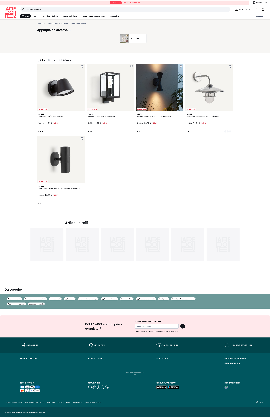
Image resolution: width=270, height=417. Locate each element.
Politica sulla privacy (64, 402)
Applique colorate (14, 299)
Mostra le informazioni (135, 373)
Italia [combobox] (261, 402)
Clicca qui (158, 331)
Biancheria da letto (50, 16)
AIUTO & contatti (162, 359)
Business (259, 16)
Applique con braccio (109, 299)
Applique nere (70, 299)
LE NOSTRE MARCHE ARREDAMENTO (235, 359)
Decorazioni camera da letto (35, 299)
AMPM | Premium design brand (93, 16)
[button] (262, 9)
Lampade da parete (36, 304)
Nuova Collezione (70, 16)
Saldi (36, 16)
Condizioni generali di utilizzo (93, 402)
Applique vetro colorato (16, 304)
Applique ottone (127, 299)
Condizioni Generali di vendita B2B (34, 402)
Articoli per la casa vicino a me (183, 299)
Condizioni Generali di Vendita (13, 402)
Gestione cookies (77, 402)
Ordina (42, 60)
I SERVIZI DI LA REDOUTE (95, 359)
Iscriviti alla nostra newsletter (148, 322)
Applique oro (163, 299)
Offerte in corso (51, 402)
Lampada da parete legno (88, 299)
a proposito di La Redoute (29, 359)
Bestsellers (114, 16)
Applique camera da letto (145, 299)
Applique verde (55, 299)
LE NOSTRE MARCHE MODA (232, 363)
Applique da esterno (78, 23)
